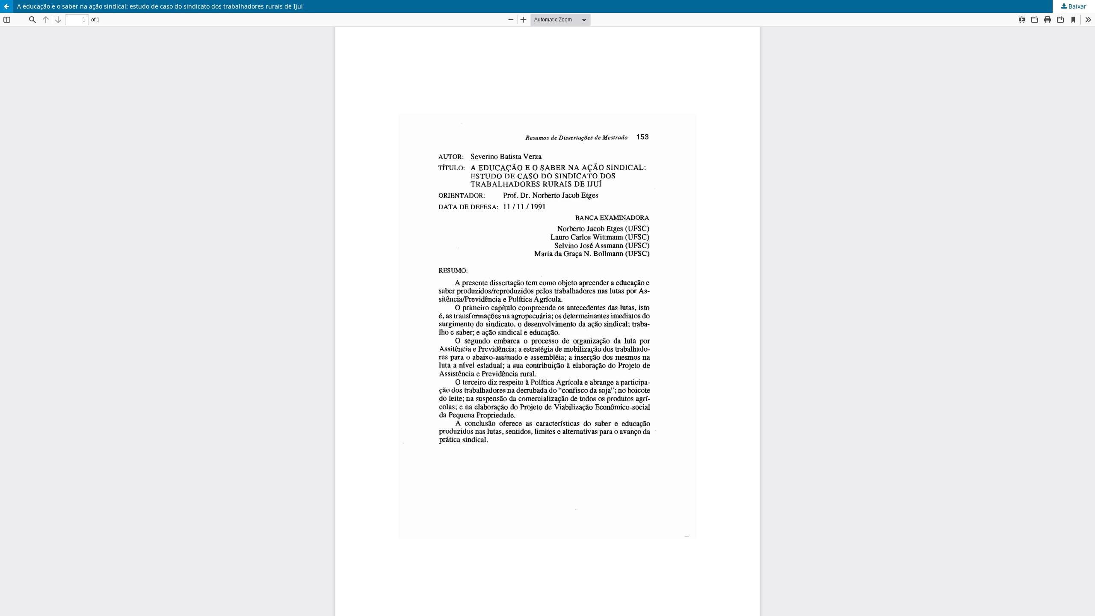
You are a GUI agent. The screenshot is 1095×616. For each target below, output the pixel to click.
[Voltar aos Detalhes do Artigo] (6, 6)
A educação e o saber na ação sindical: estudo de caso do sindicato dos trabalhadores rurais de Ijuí (160, 6)
